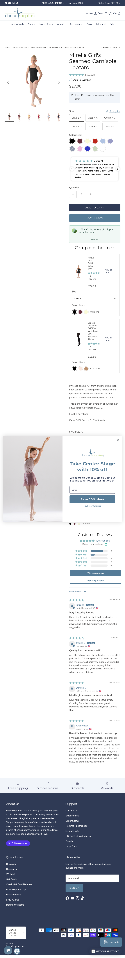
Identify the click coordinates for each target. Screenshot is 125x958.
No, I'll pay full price (92, 506)
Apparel (61, 24)
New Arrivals (17, 24)
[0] (110, 13)
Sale (112, 24)
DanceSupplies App (16, 889)
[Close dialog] (118, 439)
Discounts (11, 869)
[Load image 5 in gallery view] (33, 81)
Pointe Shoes (46, 24)
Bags (89, 24)
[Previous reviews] (72, 169)
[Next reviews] (118, 169)
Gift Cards (11, 879)
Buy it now (94, 218)
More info (94, 239)
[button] (76, 75)
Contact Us (72, 810)
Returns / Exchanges (77, 826)
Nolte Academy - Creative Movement (29, 47)
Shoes (31, 24)
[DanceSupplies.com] (20, 13)
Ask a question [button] (95, 580)
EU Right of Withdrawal (78, 836)
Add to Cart (94, 207)
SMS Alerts (12, 899)
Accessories (76, 24)
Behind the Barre (15, 904)
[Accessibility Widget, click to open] (17, 951)
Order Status (73, 821)
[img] (76, 600)
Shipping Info (72, 815)
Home (7, 47)
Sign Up (74, 888)
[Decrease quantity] (73, 194)
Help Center (72, 846)
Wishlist (10, 874)
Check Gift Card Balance (19, 884)
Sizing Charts (72, 831)
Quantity (74, 187)
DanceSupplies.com (15, 946)
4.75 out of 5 (103, 540)
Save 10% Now (92, 499)
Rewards (11, 864)
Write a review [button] (95, 573)
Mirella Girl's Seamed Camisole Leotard (66, 47)
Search (69, 841)
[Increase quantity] (90, 194)
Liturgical (101, 24)
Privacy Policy (13, 894)
